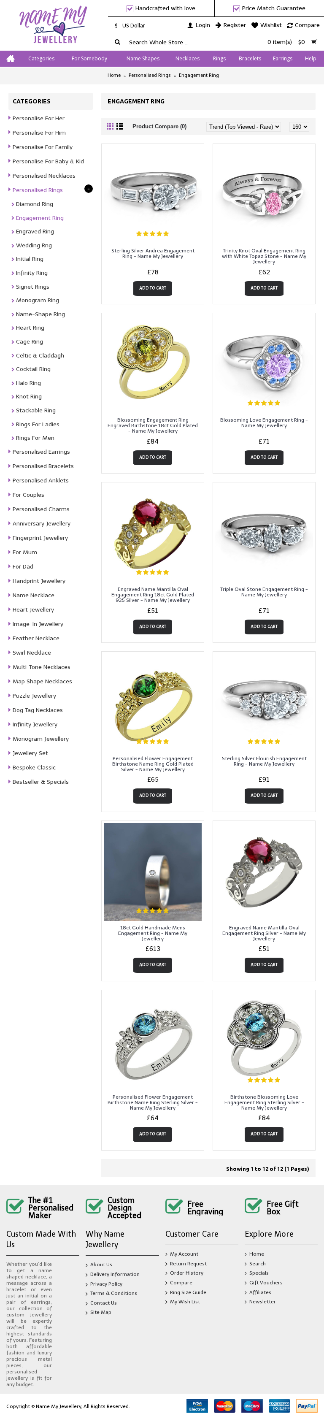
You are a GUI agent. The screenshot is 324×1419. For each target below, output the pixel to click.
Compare (181, 1283)
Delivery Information (115, 1274)
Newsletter (262, 1302)
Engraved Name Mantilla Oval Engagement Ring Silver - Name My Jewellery (264, 933)
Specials (259, 1273)
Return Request (188, 1264)
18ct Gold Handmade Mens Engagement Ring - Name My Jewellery (152, 933)
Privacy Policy (106, 1284)
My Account (184, 1254)
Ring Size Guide (188, 1292)
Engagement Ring (199, 75)
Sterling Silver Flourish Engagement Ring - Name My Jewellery (264, 761)
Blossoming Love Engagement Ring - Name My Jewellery (264, 422)
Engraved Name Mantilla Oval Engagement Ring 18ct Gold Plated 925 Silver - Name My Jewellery (152, 594)
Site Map (100, 1313)
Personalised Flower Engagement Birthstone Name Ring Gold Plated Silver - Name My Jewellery (153, 764)
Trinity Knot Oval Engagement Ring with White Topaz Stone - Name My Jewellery (264, 256)
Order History (186, 1273)
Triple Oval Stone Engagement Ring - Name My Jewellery (264, 592)
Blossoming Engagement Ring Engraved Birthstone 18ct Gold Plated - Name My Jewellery (153, 425)
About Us (101, 1265)
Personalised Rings (150, 75)
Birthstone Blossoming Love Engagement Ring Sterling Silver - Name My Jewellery (264, 1102)
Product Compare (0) (159, 126)
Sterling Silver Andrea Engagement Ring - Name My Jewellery (152, 253)
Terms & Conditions (113, 1294)
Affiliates (260, 1292)
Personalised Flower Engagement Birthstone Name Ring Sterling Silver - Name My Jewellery (153, 1102)
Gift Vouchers (266, 1283)
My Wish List (185, 1302)
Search (257, 1264)
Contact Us (103, 1303)
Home (114, 75)
